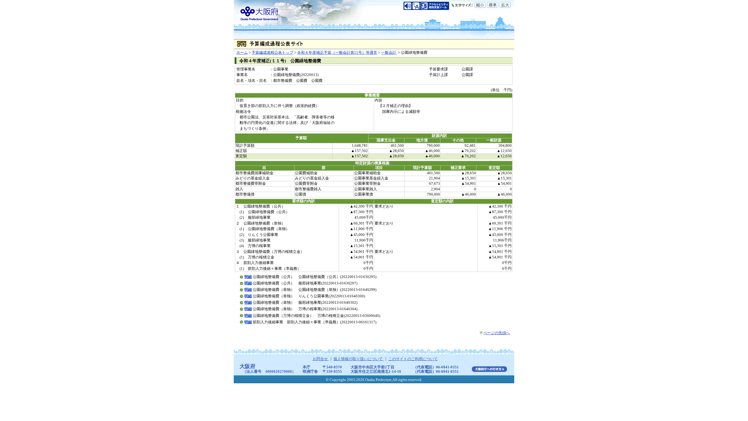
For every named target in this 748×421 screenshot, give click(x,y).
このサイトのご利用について (413, 359)
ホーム (242, 53)
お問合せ (321, 359)
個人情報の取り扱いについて (358, 359)
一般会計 (389, 53)
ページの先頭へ (496, 333)
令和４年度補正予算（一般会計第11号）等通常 (337, 53)
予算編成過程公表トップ (272, 53)
